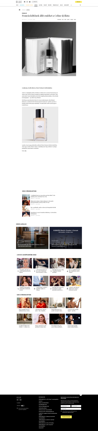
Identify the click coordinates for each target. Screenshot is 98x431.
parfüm (68, 19)
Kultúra (40, 5)
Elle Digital (22, 5)
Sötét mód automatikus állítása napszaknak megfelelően (23, 409)
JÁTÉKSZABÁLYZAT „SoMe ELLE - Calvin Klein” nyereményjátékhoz (46, 420)
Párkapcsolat (56, 5)
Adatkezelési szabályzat (43, 408)
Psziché (45, 5)
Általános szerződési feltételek (44, 402)
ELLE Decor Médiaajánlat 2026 (44, 406)
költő (65, 19)
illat (62, 19)
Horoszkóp (66, 5)
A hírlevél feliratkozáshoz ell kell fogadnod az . (69, 412)
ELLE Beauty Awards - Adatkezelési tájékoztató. (46, 411)
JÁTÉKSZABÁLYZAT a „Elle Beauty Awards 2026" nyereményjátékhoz (47, 417)
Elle (25, 150)
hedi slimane (59, 19)
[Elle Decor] (18, 1)
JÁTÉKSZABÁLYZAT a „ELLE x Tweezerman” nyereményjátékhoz (46, 425)
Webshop (78, 1)
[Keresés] (80, 5)
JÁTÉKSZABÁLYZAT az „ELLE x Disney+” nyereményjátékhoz (48, 399)
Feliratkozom (66, 416)
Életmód (49, 5)
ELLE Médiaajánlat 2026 (43, 404)
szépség (71, 19)
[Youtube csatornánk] (30, 2)
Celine (75, 19)
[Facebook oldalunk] (24, 2)
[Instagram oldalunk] (27, 2)
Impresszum (40, 401)
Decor (61, 5)
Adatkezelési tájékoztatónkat (68, 412)
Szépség (35, 5)
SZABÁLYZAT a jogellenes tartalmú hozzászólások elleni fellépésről (48, 414)
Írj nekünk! (18, 402)
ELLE (34, 19)
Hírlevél (35, 1)
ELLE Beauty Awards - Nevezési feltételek (45, 409)
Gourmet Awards (29, 5)
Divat (17, 5)
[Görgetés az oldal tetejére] (81, 394)
